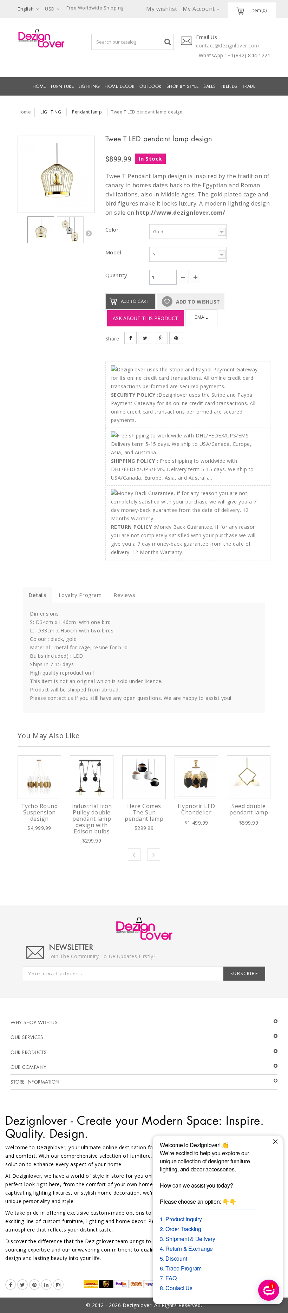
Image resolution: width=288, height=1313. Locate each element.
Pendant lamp (87, 112)
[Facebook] (10, 1284)
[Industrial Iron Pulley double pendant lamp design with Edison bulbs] (91, 777)
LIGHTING (89, 86)
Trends (229, 86)
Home (24, 112)
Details (37, 594)
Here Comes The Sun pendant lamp (144, 812)
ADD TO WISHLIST (197, 301)
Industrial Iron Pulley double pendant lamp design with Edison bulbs (91, 818)
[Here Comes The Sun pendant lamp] (144, 777)
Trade (249, 86)
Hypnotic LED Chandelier (196, 809)
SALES (209, 86)
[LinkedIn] (46, 1284)
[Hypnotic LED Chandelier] (196, 777)
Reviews (124, 594)
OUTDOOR (150, 86)
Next (88, 233)
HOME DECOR (120, 86)
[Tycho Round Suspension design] (39, 777)
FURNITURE (62, 86)
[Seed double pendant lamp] (248, 777)
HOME (39, 86)
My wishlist (161, 9)
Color (112, 229)
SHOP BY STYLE (182, 86)
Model (114, 252)
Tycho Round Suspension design (39, 812)
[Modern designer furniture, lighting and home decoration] (41, 38)
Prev (134, 854)
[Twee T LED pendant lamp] (56, 174)
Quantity (116, 275)
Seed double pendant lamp (248, 809)
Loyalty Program (80, 594)
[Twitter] (22, 1284)
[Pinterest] (34, 1284)
